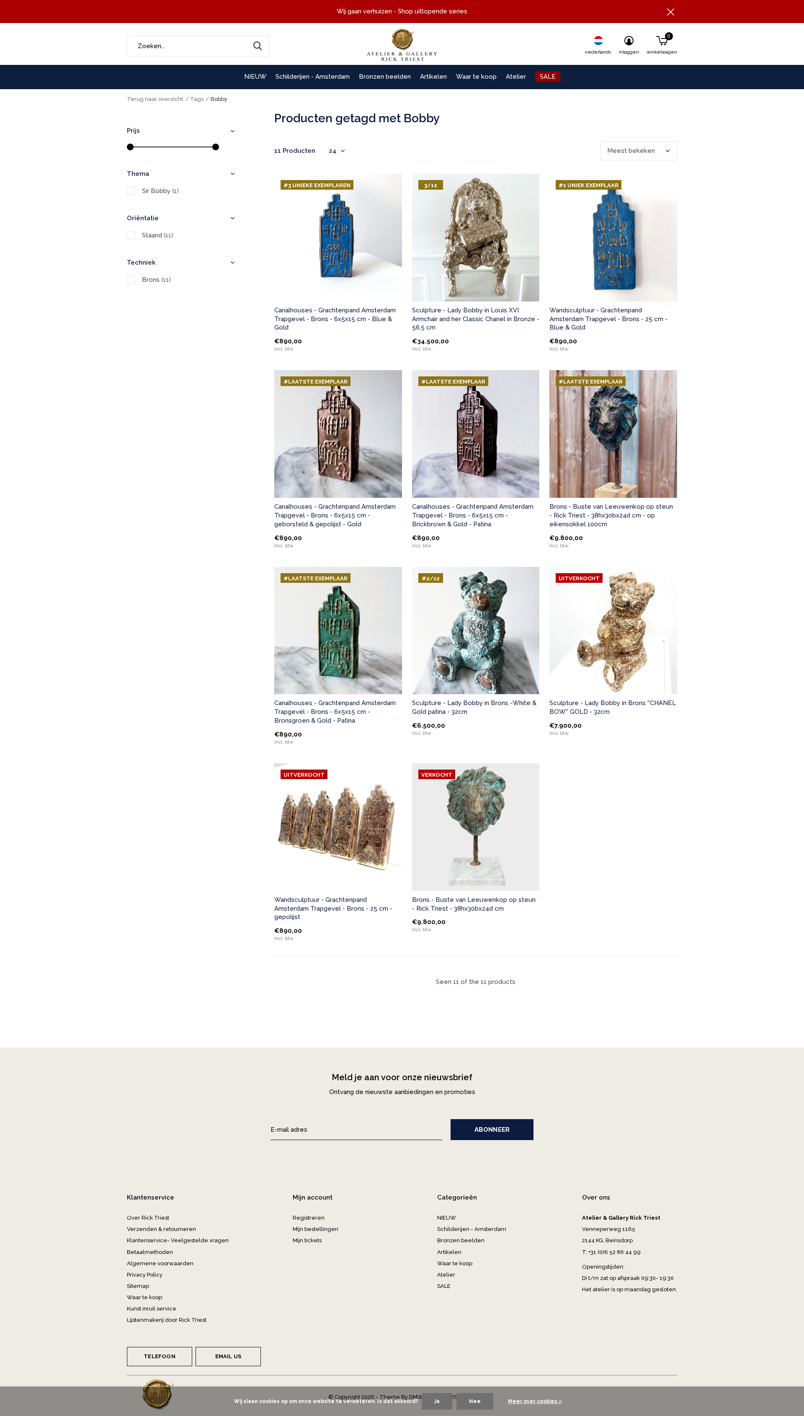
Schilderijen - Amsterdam (313, 76)
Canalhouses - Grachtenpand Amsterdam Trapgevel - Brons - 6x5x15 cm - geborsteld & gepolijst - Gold (335, 515)
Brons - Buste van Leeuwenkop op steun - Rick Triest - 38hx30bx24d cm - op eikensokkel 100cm (611, 515)
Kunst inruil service (151, 1308)
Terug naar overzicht (155, 99)
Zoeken (257, 46)
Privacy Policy (144, 1275)
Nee (475, 1401)
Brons (156, 279)
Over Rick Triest (148, 1218)
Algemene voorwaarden (160, 1263)
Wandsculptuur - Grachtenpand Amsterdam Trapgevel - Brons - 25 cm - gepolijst (333, 908)
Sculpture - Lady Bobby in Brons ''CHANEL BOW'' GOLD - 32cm (612, 707)
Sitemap (138, 1286)
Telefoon (159, 1356)
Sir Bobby (160, 191)
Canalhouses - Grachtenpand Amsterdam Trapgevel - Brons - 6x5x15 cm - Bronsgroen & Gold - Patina (335, 711)
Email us (228, 1356)
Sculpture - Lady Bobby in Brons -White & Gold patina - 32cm (474, 707)
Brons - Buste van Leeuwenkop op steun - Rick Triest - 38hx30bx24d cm (474, 904)
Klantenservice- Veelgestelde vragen (178, 1240)
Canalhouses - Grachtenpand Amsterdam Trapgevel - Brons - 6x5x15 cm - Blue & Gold (335, 319)
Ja (437, 1401)
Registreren (309, 1218)
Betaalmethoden (150, 1252)
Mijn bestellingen (315, 1229)
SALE (548, 76)
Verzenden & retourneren (161, 1229)
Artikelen (433, 76)
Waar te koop (476, 76)
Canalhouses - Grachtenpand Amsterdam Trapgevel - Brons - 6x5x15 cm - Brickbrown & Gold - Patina (472, 515)
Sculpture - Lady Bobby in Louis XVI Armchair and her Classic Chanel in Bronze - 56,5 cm (475, 319)
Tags (197, 99)
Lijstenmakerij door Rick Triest (166, 1320)
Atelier (516, 76)
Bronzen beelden (385, 76)
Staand (157, 235)
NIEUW (255, 76)
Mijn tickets (307, 1240)
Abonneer (492, 1129)
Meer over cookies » (535, 1401)
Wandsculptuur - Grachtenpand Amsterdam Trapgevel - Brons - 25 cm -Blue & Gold (608, 319)
